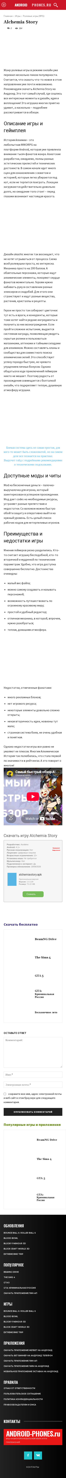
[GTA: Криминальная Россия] (20, 994)
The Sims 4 (43, 957)
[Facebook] (7, 912)
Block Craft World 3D (17, 1249)
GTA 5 (39, 976)
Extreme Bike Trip (13, 1254)
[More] (33, 912)
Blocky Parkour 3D (15, 1243)
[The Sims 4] (20, 957)
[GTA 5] (20, 976)
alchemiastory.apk (30, 874)
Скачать (31, 894)
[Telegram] (15, 912)
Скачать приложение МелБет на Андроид (28, 1350)
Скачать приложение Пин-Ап (20, 1293)
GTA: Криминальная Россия (44, 994)
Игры (18, 16)
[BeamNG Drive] (20, 939)
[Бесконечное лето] (20, 1012)
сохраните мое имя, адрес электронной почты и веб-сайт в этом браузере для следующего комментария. (33, 1098)
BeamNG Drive (45, 939)
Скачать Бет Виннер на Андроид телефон (28, 1355)
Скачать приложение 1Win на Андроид (26, 1366)
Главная (8, 16)
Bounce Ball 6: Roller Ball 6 (20, 1233)
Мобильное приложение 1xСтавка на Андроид (31, 1371)
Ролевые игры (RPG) (33, 16)
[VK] (24, 912)
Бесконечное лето (46, 1012)
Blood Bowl (11, 1238)
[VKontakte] (38, 1455)
